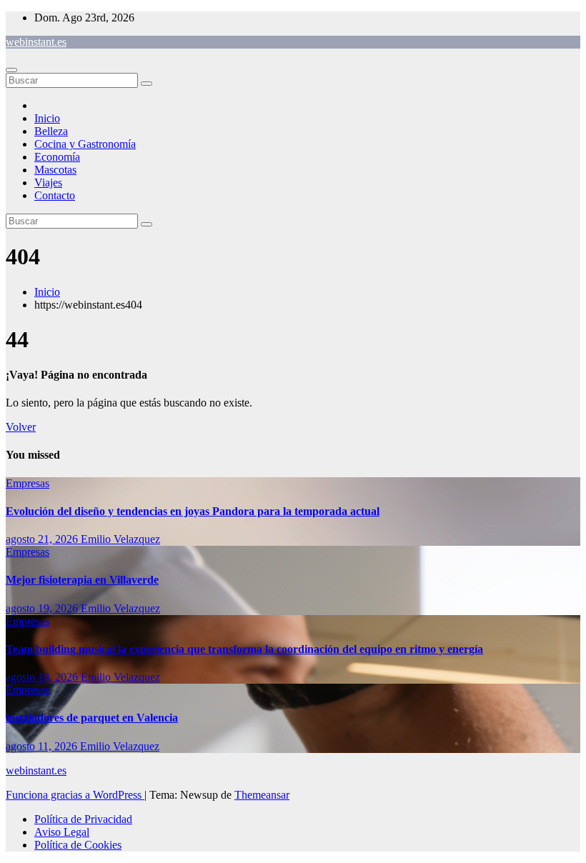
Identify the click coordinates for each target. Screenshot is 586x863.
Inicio (47, 118)
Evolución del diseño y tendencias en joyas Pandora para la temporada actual (192, 511)
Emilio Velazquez (120, 539)
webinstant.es (36, 42)
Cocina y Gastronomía (85, 144)
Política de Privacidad (83, 819)
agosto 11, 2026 (43, 746)
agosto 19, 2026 (43, 608)
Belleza (51, 131)
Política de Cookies (77, 845)
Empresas (27, 483)
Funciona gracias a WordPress (75, 795)
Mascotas (55, 170)
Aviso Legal (61, 832)
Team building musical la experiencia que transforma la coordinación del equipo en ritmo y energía (244, 649)
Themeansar (261, 795)
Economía (57, 157)
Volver (21, 427)
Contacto (54, 195)
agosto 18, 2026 (43, 677)
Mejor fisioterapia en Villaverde (82, 580)
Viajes (48, 182)
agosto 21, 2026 (43, 539)
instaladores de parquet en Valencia (92, 718)
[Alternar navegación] (11, 70)
